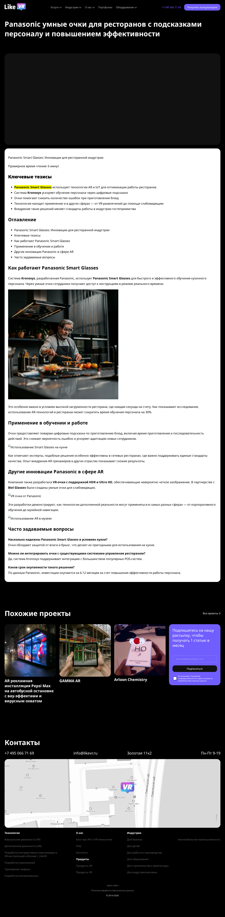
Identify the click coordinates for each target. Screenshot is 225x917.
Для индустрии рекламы (142, 872)
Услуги (55, 7)
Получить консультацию (202, 7)
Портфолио (105, 7)
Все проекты (211, 613)
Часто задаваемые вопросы (34, 257)
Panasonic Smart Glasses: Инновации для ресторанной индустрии (61, 230)
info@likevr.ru (85, 753)
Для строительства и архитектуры (148, 865)
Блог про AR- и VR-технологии (94, 839)
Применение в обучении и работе (39, 246)
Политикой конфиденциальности (189, 677)
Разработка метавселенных (21, 875)
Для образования (138, 859)
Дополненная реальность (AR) (23, 846)
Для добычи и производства (144, 852)
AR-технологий (42, 412)
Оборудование (125, 7)
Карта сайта (112, 885)
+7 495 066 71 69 (171, 7)
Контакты (82, 852)
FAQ (78, 846)
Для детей (133, 846)
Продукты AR (84, 865)
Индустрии (71, 7)
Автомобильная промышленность (199, 839)
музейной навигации (42, 510)
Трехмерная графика (17, 869)
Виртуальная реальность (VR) (22, 839)
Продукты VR (84, 872)
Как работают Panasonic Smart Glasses (42, 241)
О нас (88, 7)
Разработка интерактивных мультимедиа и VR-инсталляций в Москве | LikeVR (31, 854)
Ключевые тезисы (27, 235)
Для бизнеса (134, 839)
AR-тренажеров (59, 461)
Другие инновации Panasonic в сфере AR (43, 252)
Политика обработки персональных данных (112, 890)
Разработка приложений (20, 862)
